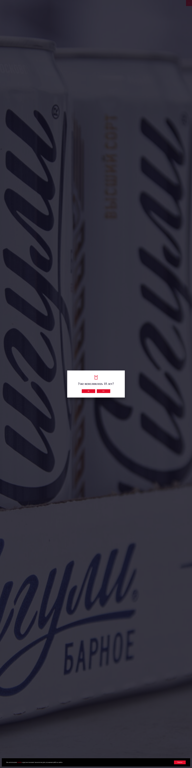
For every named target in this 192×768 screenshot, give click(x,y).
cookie (19, 762)
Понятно (179, 762)
